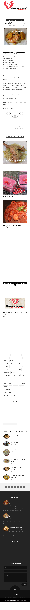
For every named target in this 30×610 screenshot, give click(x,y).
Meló (23, 375)
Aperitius (12, 357)
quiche (23, 383)
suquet (15, 392)
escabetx (22, 366)
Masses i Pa (17, 375)
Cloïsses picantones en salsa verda (17, 450)
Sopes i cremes (7, 392)
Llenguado (6, 372)
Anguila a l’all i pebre (15, 435)
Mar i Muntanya (7, 375)
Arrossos (20, 357)
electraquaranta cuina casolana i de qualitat (15, 597)
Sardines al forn (14, 442)
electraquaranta (20, 126)
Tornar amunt (15, 594)
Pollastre (15, 380)
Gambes (19, 369)
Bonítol (12, 360)
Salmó (21, 386)
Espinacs (6, 369)
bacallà (6, 360)
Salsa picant (7, 389)
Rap (10, 386)
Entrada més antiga (21, 283)
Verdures (6, 395)
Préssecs (17, 383)
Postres (10, 383)
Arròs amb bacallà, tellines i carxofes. (17, 468)
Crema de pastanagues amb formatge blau (17, 476)
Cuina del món (13, 366)
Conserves (19, 363)
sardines (15, 389)
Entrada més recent (9, 283)
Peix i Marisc (19, 20)
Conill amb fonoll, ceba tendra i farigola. (18, 460)
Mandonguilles (14, 372)
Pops (5, 383)
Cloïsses (6, 363)
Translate (15, 426)
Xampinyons (13, 395)
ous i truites (7, 378)
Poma (22, 380)
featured (10, 20)
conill (12, 363)
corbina (6, 366)
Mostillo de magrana (10, 196)
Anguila (6, 357)
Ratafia (16, 386)
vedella (21, 392)
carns (18, 360)
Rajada (5, 386)
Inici (15, 284)
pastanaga (15, 378)
